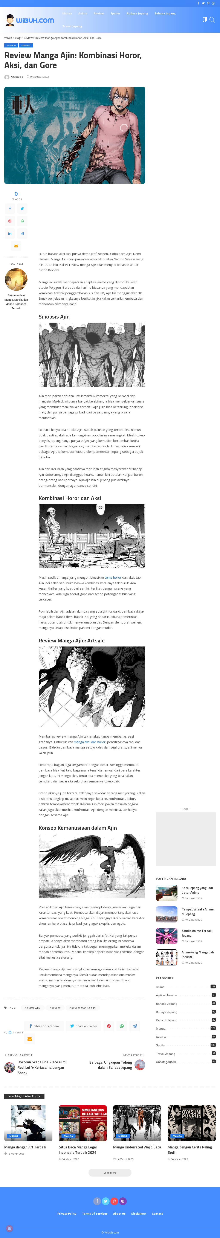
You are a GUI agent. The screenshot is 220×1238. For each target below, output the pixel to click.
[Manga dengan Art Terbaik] (28, 1123)
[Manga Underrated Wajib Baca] (137, 1123)
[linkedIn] (10, 233)
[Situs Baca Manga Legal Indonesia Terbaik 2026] (83, 1123)
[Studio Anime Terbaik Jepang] (166, 936)
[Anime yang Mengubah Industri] (166, 957)
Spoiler (160, 1045)
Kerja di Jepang (166, 1020)
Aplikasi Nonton (166, 995)
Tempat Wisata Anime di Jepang (198, 912)
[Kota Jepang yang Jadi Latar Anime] (166, 893)
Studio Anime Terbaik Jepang (197, 933)
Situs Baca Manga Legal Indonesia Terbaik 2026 (78, 1149)
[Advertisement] (92, 220)
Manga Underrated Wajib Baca (137, 1147)
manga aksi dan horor (89, 742)
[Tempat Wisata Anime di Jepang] (166, 914)
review (56, 1007)
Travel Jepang (165, 1053)
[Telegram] (22, 233)
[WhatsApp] (22, 221)
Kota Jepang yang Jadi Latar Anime (197, 890)
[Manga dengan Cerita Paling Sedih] (192, 1123)
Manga (26, 45)
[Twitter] (22, 208)
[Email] (16, 246)
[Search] (212, 20)
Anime (160, 987)
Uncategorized (166, 1062)
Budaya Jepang (166, 1012)
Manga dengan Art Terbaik (25, 1147)
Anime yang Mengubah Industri (198, 955)
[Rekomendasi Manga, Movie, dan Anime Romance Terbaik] (16, 279)
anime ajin (33, 1007)
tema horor (113, 577)
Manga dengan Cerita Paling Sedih (190, 1149)
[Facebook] (10, 208)
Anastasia (17, 76)
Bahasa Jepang (166, 1003)
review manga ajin (84, 1007)
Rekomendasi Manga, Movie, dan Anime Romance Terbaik (16, 301)
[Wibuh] (30, 19)
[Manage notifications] (9, 1228)
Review (11, 45)
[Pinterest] (10, 221)
